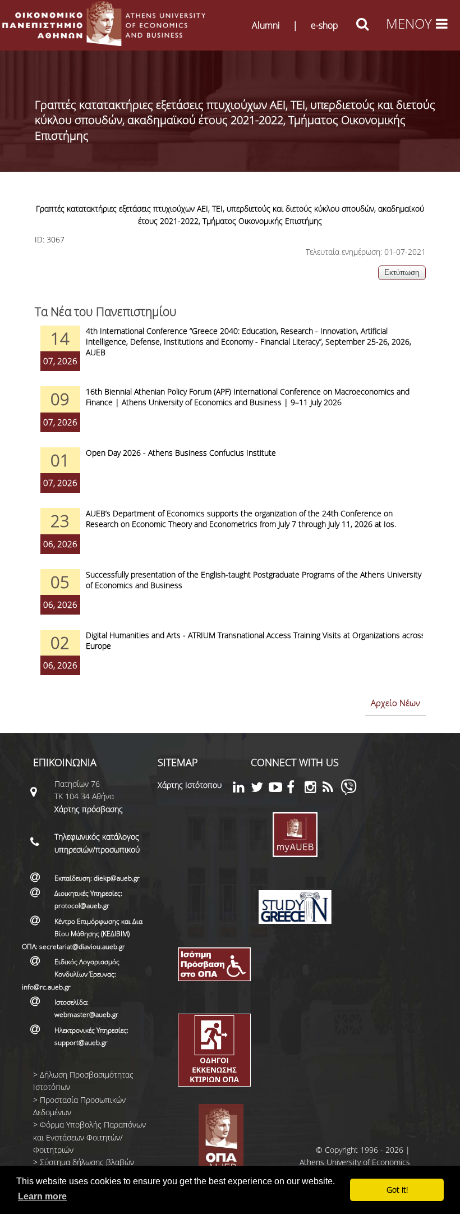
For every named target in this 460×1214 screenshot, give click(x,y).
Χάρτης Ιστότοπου (190, 785)
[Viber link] (349, 792)
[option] (230, 356)
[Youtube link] (278, 789)
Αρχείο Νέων (395, 702)
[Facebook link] (296, 789)
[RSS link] (332, 789)
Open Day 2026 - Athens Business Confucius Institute (181, 452)
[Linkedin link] (242, 789)
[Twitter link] (260, 789)
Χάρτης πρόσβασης (88, 809)
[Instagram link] (314, 789)
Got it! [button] (397, 1189)
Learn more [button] (42, 1196)
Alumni (266, 25)
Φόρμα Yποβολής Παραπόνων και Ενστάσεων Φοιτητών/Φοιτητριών (89, 1137)
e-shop (324, 25)
